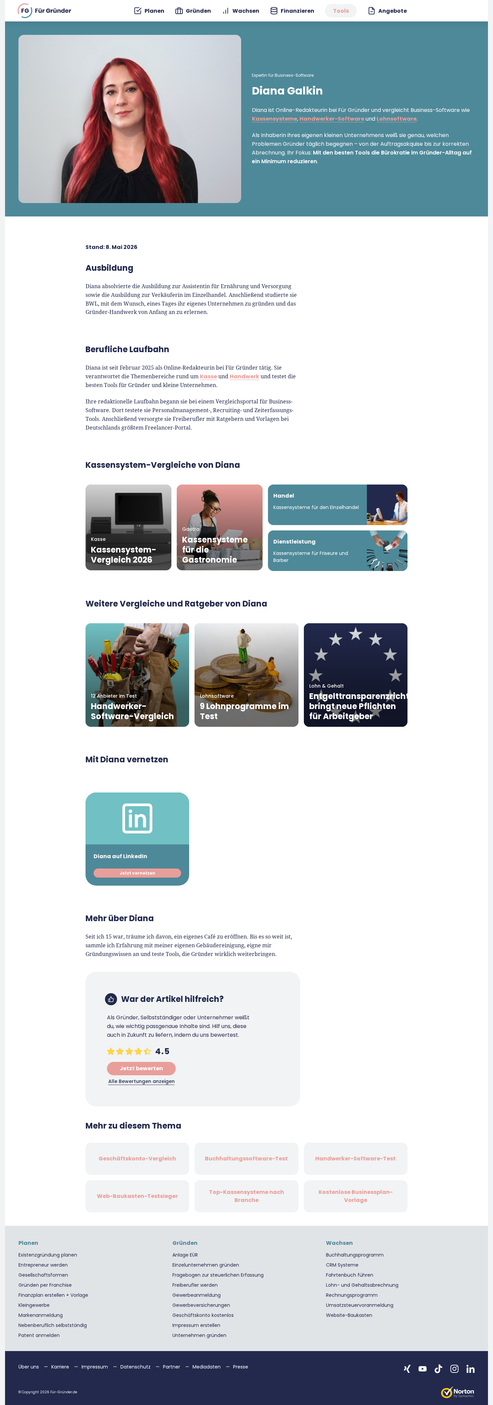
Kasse (208, 376)
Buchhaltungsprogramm (355, 1255)
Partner (172, 1366)
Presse (240, 1366)
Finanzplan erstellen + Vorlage (53, 1295)
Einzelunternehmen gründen (205, 1265)
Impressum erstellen (196, 1325)
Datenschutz (136, 1366)
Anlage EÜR (185, 1255)
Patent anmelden (39, 1335)
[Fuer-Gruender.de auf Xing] (407, 1368)
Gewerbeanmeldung (196, 1295)
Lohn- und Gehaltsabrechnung (362, 1285)
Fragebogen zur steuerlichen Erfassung (218, 1275)
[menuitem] (149, 11)
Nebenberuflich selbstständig (52, 1325)
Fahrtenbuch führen (349, 1275)
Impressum (95, 1366)
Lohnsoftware (397, 119)
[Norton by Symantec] (458, 1392)
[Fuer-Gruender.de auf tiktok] (438, 1368)
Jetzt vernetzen (137, 873)
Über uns (29, 1366)
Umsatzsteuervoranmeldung (359, 1305)
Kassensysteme (274, 119)
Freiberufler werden (195, 1285)
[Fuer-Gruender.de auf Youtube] (423, 1368)
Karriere (60, 1366)
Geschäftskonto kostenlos (203, 1315)
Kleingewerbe (34, 1305)
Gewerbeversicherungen (201, 1305)
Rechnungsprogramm (352, 1295)
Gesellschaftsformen (43, 1275)
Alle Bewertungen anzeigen (141, 1081)
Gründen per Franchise (45, 1285)
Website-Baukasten (349, 1315)
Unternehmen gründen (199, 1335)
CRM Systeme (342, 1265)
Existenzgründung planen (47, 1255)
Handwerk (244, 376)
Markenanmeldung (40, 1315)
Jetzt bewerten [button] (141, 1068)
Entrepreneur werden (43, 1265)
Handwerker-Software (331, 119)
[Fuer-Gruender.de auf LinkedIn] (471, 1368)
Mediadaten (207, 1366)
